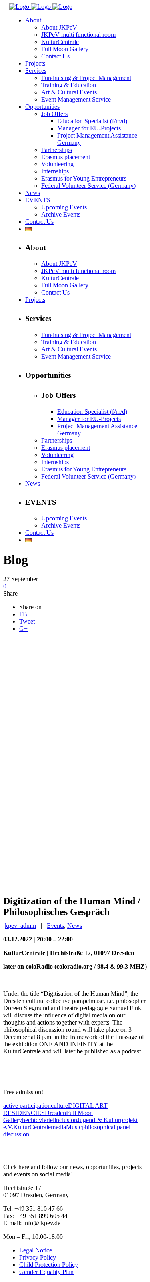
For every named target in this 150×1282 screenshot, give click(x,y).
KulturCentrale (32, 1127)
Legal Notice (35, 1250)
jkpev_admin (19, 925)
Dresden (55, 1112)
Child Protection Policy (48, 1264)
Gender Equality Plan (46, 1271)
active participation (27, 1105)
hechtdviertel (38, 1120)
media (58, 1127)
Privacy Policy (37, 1257)
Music (74, 1127)
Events (55, 925)
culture (59, 1105)
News (74, 925)
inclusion (65, 1120)
